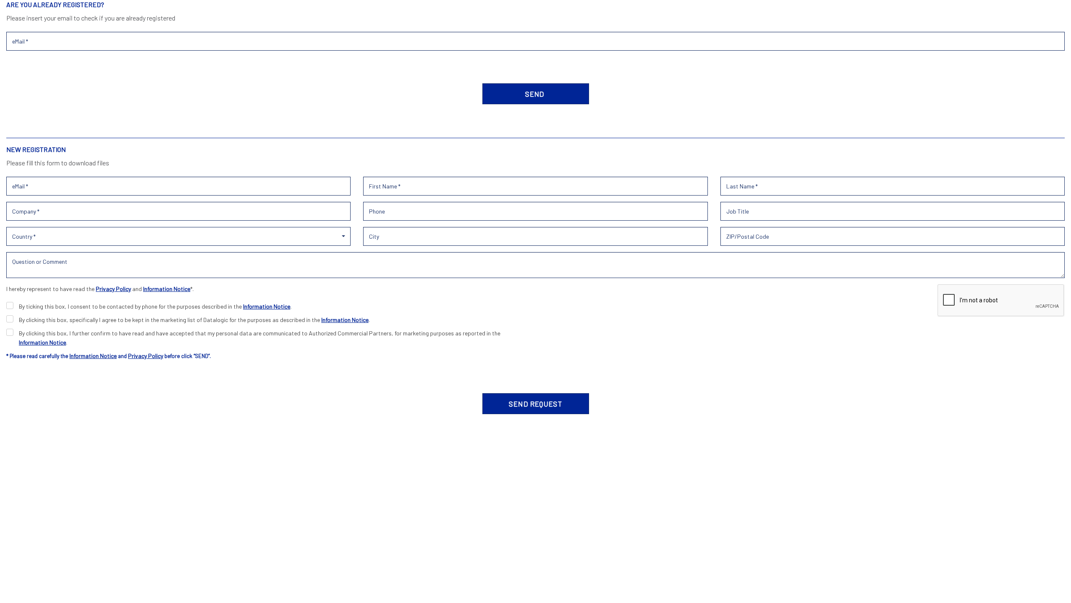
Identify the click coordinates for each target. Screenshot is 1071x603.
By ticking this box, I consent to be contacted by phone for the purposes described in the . (155, 306)
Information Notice (166, 288)
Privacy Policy (113, 288)
